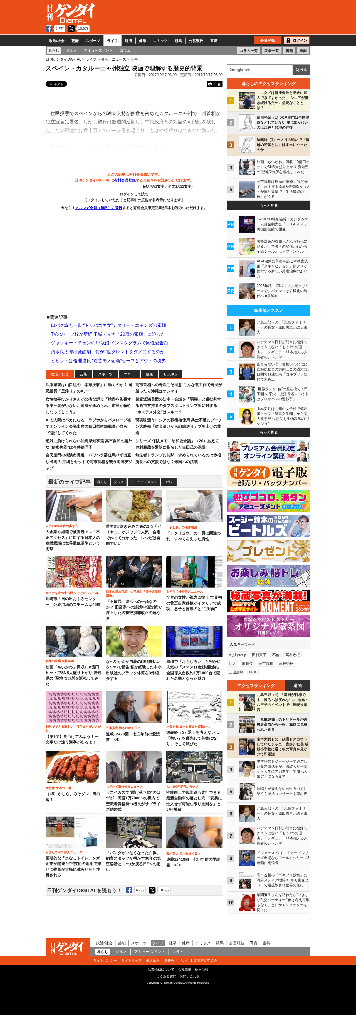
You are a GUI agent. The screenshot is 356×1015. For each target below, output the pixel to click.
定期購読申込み (205, 960)
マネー (129, 374)
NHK (253, 672)
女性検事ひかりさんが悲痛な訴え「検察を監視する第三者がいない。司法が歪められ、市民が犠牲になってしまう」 (88, 405)
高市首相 (266, 663)
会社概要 (184, 969)
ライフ (112, 41)
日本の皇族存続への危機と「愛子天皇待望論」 (133, 593)
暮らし (102, 482)
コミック (160, 41)
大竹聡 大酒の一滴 (58, 788)
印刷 (217, 84)
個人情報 (153, 960)
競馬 (178, 41)
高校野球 (286, 663)
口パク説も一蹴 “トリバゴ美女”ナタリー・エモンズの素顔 (108, 325)
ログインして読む (134, 194)
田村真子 (259, 655)
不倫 (276, 655)
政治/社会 (57, 41)
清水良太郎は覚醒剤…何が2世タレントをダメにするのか (108, 351)
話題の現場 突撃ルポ (60, 661)
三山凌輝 (236, 672)
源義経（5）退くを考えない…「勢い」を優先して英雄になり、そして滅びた (192, 738)
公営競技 (196, 41)
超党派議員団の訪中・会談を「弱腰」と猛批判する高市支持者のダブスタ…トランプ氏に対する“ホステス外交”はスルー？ (178, 405)
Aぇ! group (237, 655)
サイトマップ (132, 960)
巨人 (232, 663)
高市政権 (292, 655)
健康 (142, 41)
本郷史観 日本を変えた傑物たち (188, 726)
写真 (254, 943)
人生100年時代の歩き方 (62, 526)
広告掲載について (161, 969)
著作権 (169, 960)
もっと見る (269, 205)
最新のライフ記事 (69, 482)
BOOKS (170, 374)
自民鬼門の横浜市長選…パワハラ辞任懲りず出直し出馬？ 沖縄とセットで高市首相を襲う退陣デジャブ (89, 461)
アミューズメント (143, 482)
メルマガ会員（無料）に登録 (98, 208)
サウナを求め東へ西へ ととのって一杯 (72, 592)
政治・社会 (60, 374)
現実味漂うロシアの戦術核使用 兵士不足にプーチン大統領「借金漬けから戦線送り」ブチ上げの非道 (178, 426)
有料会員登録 (125, 180)
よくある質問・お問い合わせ (178, 976)
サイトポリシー (105, 960)
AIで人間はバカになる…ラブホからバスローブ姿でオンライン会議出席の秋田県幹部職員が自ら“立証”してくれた (88, 426)
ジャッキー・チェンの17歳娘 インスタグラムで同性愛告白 (109, 342)
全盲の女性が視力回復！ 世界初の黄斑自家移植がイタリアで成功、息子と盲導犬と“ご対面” (194, 603)
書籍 (213, 41)
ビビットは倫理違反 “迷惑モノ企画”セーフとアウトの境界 (108, 360)
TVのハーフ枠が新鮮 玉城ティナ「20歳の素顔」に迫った (108, 334)
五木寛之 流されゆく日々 (123, 728)
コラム (169, 482)
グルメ (119, 482)
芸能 (75, 41)
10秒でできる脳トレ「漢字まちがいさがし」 (73, 728)
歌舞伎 (247, 663)
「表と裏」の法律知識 (181, 527)
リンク (184, 960)
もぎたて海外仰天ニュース (184, 591)
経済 (128, 41)
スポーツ (93, 41)
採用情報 (201, 969)
